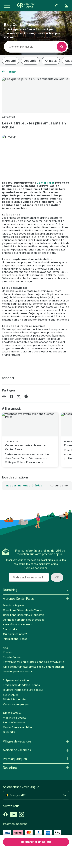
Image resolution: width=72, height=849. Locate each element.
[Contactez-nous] (56, 5)
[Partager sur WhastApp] (26, 396)
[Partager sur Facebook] (11, 396)
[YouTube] (13, 815)
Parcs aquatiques (15, 759)
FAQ (5, 647)
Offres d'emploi (12, 712)
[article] (30, 440)
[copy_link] (4, 396)
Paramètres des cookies (18, 624)
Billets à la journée (14, 699)
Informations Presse (15, 638)
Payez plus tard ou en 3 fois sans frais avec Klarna (33, 661)
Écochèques (10, 694)
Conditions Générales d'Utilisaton (23, 614)
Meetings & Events (14, 717)
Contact (8, 652)
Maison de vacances (17, 750)
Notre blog (10, 590)
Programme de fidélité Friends (21, 685)
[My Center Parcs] (66, 5)
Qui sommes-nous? (15, 634)
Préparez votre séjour (16, 680)
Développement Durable (18, 671)
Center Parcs (46, 182)
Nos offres (10, 767)
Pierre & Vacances (14, 722)
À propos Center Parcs (18, 598)
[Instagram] (21, 815)
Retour (11, 71)
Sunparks (9, 732)
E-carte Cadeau (12, 657)
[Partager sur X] (19, 396)
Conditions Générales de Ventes (23, 610)
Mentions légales (13, 605)
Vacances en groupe (16, 704)
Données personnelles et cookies (23, 619)
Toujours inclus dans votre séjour (23, 689)
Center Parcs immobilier (17, 727)
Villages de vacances (17, 741)
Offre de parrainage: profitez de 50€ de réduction (33, 666)
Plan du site (10, 629)
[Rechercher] (62, 47)
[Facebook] (5, 815)
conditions (41, 567)
